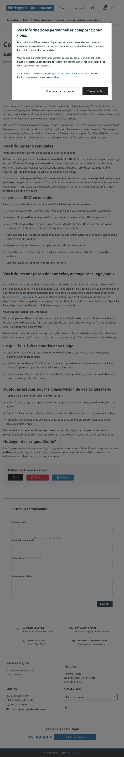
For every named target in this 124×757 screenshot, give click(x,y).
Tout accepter (95, 91)
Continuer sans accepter (60, 91)
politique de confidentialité (61, 73)
